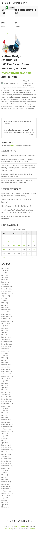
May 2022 (4, 385)
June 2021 (4, 410)
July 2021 (4, 408)
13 (14, 245)
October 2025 (6, 291)
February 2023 (6, 365)
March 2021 (5, 417)
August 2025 (5, 296)
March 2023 (5, 362)
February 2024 (6, 337)
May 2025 (4, 303)
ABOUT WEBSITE (14, 3)
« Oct (3, 258)
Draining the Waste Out (23, 206)
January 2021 (5, 422)
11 (4, 245)
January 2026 (6, 284)
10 (34, 241)
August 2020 (5, 433)
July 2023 (4, 353)
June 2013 (4, 472)
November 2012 (6, 488)
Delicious (10, 34)
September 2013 (7, 465)
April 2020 (4, 443)
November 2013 (6, 461)
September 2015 (7, 449)
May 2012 (4, 502)
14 (19, 245)
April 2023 (4, 360)
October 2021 (6, 401)
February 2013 (6, 482)
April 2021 (4, 415)
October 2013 (6, 463)
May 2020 (4, 440)
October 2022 (6, 374)
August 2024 (5, 323)
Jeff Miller (4, 199)
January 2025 (5, 312)
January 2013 (5, 484)
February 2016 (6, 445)
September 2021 (7, 404)
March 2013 (5, 479)
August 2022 (5, 378)
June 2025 (4, 300)
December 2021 (6, 397)
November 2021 (6, 399)
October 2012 (6, 491)
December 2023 (6, 342)
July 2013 (4, 470)
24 (34, 249)
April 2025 (4, 305)
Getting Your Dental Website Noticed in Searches (17, 122)
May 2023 (4, 358)
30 (29, 253)
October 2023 (6, 346)
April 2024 (4, 332)
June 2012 (4, 500)
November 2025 (6, 289)
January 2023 (5, 367)
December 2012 (6, 486)
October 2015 (6, 447)
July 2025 (4, 298)
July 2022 (4, 381)
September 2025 (7, 293)
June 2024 (5, 328)
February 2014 (6, 454)
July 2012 (4, 498)
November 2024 (7, 316)
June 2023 (4, 355)
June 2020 (5, 438)
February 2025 (6, 309)
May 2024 (4, 330)
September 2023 (7, 348)
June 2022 (4, 383)
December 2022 (6, 369)
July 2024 (4, 325)
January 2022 (5, 394)
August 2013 (5, 468)
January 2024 (6, 339)
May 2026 (4, 275)
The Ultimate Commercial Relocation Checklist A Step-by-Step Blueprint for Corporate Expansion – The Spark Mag (18, 168)
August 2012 (5, 495)
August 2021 (5, 406)
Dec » (35, 258)
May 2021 (4, 413)
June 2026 (5, 273)
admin (18, 26)
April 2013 (4, 477)
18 (4, 249)
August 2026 (5, 268)
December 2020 (7, 424)
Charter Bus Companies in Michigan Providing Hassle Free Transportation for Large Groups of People (19, 132)
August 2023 (5, 351)
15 (24, 245)
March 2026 (5, 280)
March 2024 (5, 335)
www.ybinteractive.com (16, 72)
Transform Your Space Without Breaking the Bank (18, 155)
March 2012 (5, 507)
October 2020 (6, 429)
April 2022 (4, 387)
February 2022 (6, 392)
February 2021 (6, 420)
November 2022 (6, 371)
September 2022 (7, 376)
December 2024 (7, 314)
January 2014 (5, 456)
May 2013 (4, 475)
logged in (13, 145)
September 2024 (7, 321)
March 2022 (5, 390)
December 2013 (6, 459)
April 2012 (4, 505)
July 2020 (4, 436)
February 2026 (6, 282)
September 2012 (7, 493)
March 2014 (5, 452)
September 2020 (7, 431)
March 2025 (5, 307)
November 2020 (7, 427)
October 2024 (6, 319)
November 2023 (6, 344)
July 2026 (4, 270)
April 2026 (4, 277)
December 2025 (6, 287)
